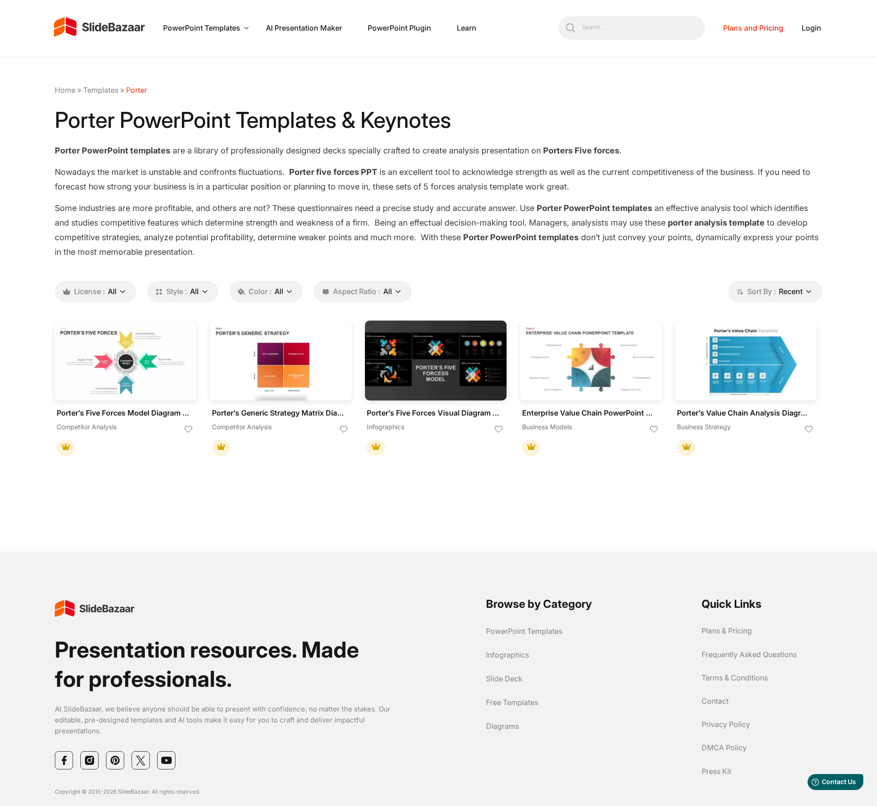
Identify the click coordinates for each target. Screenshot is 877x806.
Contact (715, 701)
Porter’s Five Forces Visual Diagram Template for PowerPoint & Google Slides (433, 413)
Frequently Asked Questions (749, 654)
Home (65, 90)
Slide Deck (504, 678)
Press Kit (716, 771)
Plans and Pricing (753, 27)
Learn (466, 27)
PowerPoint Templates (201, 27)
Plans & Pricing (727, 630)
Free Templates (512, 702)
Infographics (507, 654)
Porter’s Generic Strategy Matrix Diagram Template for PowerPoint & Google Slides (278, 413)
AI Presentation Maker (304, 27)
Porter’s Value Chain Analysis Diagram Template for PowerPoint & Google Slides (743, 413)
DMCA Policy (724, 747)
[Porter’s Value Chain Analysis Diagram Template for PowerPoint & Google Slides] (746, 360)
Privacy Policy (726, 724)
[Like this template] (189, 430)
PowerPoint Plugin (399, 27)
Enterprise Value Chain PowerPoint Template (588, 413)
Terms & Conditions (735, 677)
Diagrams (502, 726)
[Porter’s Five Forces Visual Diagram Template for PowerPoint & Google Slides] (436, 360)
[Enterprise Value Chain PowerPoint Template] (591, 360)
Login (811, 27)
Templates (100, 90)
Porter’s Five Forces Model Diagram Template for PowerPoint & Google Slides (123, 413)
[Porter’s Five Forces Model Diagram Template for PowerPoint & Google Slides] (125, 360)
